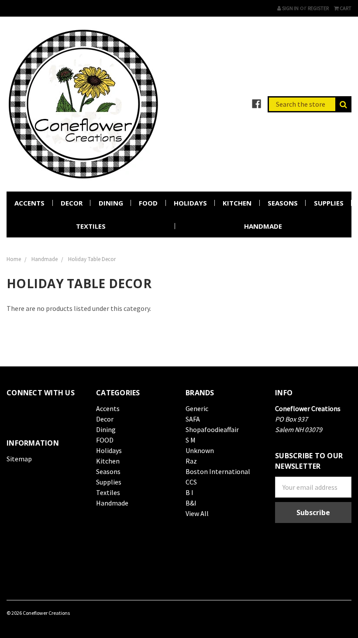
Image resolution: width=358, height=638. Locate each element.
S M (191, 440)
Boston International (218, 471)
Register (318, 8)
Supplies (329, 203)
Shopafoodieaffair (212, 429)
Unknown (200, 450)
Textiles (91, 226)
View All (197, 513)
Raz (191, 461)
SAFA (193, 419)
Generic (197, 408)
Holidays (190, 203)
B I (189, 492)
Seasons (283, 203)
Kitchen (237, 203)
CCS (191, 482)
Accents (29, 203)
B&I (191, 503)
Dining (111, 203)
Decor (72, 203)
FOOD (148, 203)
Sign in (290, 8)
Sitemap (19, 458)
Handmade (263, 226)
